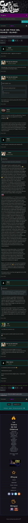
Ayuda (10, 408)
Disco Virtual (14, 485)
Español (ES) (16, 404)
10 (15, 40)
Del (8, 323)
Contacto (6, 408)
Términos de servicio (17, 408)
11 (17, 40)
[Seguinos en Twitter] (15, 495)
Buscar (3, 19)
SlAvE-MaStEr (9, 362)
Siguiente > (2, 42)
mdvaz (8, 109)
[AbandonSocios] (12, 510)
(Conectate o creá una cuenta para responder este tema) (14, 385)
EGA (8, 404)
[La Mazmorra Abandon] (16, 510)
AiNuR (8, 138)
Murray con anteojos (12, 61)
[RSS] (19, 495)
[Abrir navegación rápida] (26, 25)
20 (21, 40)
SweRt (9, 47)
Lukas (9, 152)
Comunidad (14, 482)
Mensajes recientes (10, 19)
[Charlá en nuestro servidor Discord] (9, 495)
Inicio (14, 480)
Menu (4, 15)
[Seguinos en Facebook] (12, 495)
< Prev (1, 40)
